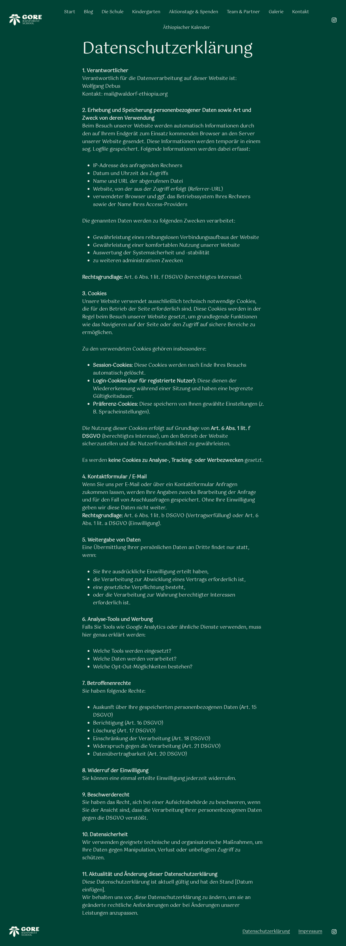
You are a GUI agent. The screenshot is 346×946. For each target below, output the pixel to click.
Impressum (310, 931)
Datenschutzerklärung (266, 931)
